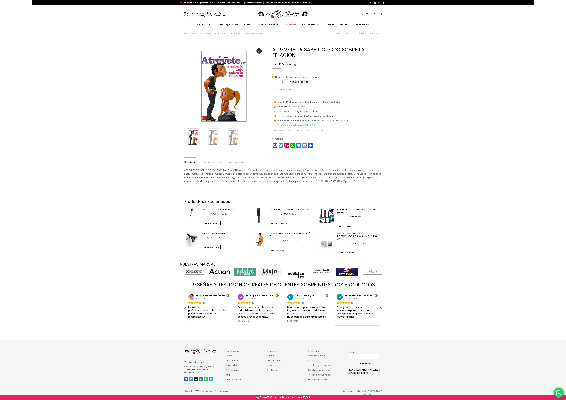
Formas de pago (316, 355)
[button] (259, 51)
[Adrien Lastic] (321, 271)
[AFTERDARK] (347, 272)
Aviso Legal (313, 351)
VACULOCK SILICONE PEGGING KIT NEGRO (356, 211)
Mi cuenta (272, 351)
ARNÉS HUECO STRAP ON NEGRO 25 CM (290, 235)
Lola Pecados (232, 351)
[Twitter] (191, 379)
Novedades (231, 365)
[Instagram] (196, 379)
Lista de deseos (275, 360)
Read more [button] (243, 321)
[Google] (201, 379)
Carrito (270, 355)
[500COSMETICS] (194, 271)
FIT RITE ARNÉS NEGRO (215, 233)
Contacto (272, 370)
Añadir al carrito (299, 82)
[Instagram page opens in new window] (375, 3)
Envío (311, 360)
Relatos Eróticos (234, 379)
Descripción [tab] (190, 161)
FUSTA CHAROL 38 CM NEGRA (219, 209)
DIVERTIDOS (291, 130)
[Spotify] (206, 379)
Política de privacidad (319, 374)
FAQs (269, 365)
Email (352, 351)
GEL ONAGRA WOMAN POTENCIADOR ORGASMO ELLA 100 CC (357, 236)
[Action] (219, 272)
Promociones (232, 370)
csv (283, 130)
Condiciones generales (320, 370)
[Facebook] (186, 379)
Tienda (229, 355)
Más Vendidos (233, 360)
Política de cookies (317, 379)
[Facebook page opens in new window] (370, 3)
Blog (228, 374)
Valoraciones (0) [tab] (237, 161)
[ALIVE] (372, 271)
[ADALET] (245, 272)
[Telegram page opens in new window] (379, 3)
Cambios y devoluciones (320, 365)
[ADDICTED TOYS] (296, 275)
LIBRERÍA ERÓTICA (303, 130)
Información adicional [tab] (212, 161)
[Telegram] (211, 379)
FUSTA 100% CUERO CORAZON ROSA (290, 209)
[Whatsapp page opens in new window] (384, 3)
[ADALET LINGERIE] (270, 272)
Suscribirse (365, 363)
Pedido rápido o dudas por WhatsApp (297, 125)
